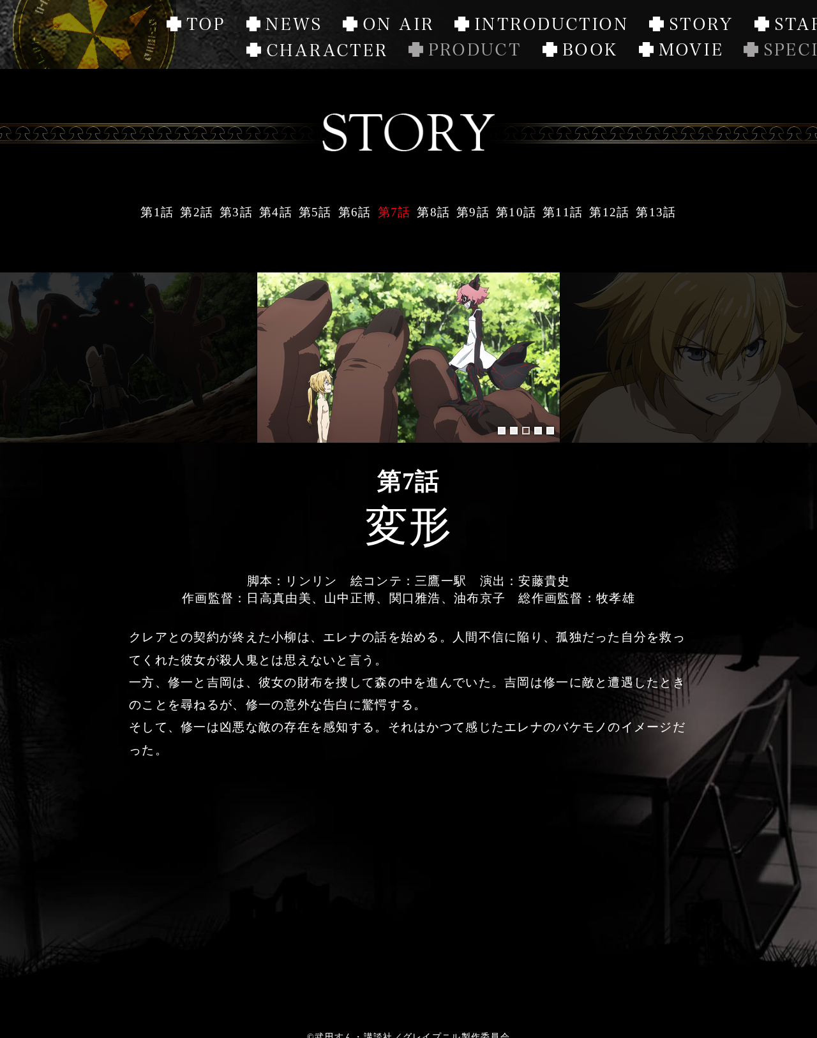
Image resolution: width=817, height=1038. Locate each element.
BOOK (580, 51)
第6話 (354, 212)
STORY (690, 26)
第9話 (473, 212)
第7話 (394, 212)
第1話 (157, 212)
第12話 (609, 212)
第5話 (315, 212)
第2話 (196, 212)
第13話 (656, 212)
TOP (195, 26)
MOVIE (680, 51)
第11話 (563, 212)
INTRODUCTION (540, 26)
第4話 (275, 212)
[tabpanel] (408, 357)
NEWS (283, 26)
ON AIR (404, 34)
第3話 (236, 212)
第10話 (516, 212)
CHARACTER (316, 51)
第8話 (433, 212)
